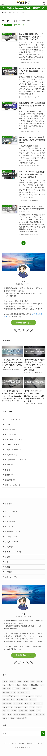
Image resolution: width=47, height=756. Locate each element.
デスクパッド (18, 703)
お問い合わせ (30, 743)
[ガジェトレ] (23, 3)
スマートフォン (12, 444)
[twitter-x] (15, 330)
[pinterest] (23, 330)
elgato (5, 685)
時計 (4, 714)
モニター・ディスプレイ (15, 459)
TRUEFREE (16, 689)
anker (20, 681)
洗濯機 (9, 474)
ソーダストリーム (13, 449)
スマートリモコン (8, 700)
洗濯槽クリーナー (19, 714)
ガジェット (8, 25)
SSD (42, 685)
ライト (32, 707)
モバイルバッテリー (21, 707)
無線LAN (5, 718)
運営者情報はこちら (23, 322)
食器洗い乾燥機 (21, 718)
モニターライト (7, 707)
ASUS (32, 681)
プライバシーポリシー (10, 743)
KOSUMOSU (34, 685)
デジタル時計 (7, 703)
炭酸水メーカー (39, 714)
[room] (19, 330)
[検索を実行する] (43, 733)
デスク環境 (11, 454)
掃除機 (32, 711)
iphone (18, 685)
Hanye (11, 685)
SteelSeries (6, 689)
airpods (5, 681)
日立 (38, 711)
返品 (12, 718)
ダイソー (33, 700)
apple (26, 681)
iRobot (25, 685)
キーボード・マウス (14, 439)
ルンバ (39, 707)
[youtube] (27, 330)
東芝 (9, 714)
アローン (25, 689)
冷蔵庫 (9, 464)
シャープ (38, 696)
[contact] (31, 330)
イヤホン (9, 424)
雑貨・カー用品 (12, 485)
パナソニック (38, 703)
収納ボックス (23, 711)
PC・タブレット (12, 419)
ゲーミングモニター (27, 696)
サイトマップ (39, 743)
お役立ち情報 (11, 429)
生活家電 (10, 480)
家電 (8, 469)
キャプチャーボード (9, 692)
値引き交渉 (6, 711)
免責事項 (21, 743)
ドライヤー (28, 703)
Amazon (12, 681)
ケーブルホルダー (23, 692)
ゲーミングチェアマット (10, 696)
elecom (39, 681)
